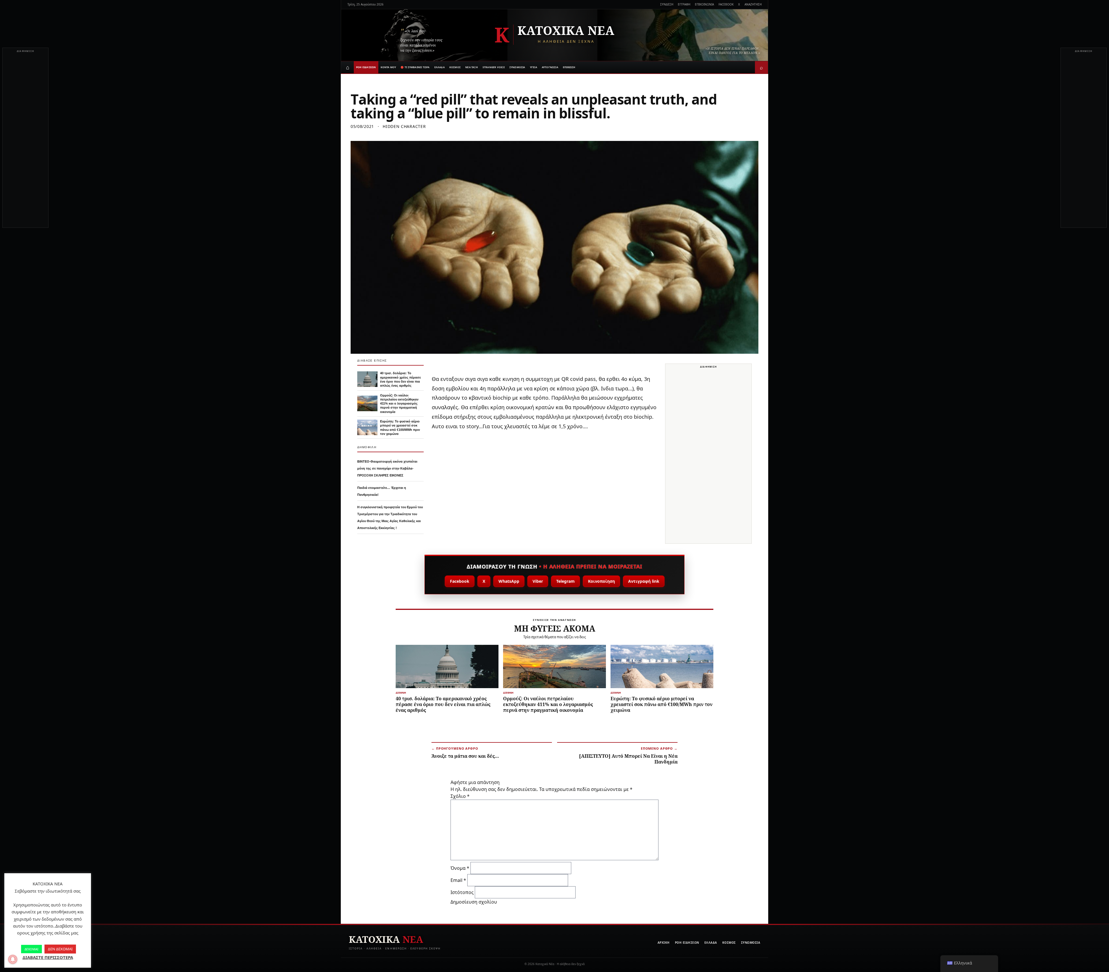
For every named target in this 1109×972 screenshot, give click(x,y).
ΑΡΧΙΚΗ (664, 943)
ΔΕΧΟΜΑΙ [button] (31, 949)
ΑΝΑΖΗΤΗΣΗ (753, 4)
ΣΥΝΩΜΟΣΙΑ (517, 67)
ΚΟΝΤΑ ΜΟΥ (388, 67)
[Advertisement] (25, 141)
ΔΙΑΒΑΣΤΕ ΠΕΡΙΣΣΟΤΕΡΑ (48, 957)
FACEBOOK (726, 4)
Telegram (565, 581)
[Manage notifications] (12, 959)
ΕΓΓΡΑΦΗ (684, 4)
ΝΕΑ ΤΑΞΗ (471, 67)
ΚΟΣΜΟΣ (455, 67)
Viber (538, 581)
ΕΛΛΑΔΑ (439, 67)
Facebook (459, 581)
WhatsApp (508, 581)
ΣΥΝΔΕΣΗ (666, 4)
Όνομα (460, 868)
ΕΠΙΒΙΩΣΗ (569, 67)
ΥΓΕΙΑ (533, 67)
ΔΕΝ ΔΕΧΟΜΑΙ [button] (60, 948)
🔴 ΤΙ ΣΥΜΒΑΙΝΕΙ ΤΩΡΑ (415, 67)
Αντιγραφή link (643, 581)
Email (458, 880)
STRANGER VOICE (494, 67)
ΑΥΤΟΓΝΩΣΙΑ (550, 67)
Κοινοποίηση (601, 581)
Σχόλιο (460, 796)
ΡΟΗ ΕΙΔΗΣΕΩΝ (366, 67)
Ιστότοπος (462, 892)
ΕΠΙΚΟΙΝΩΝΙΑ (704, 4)
